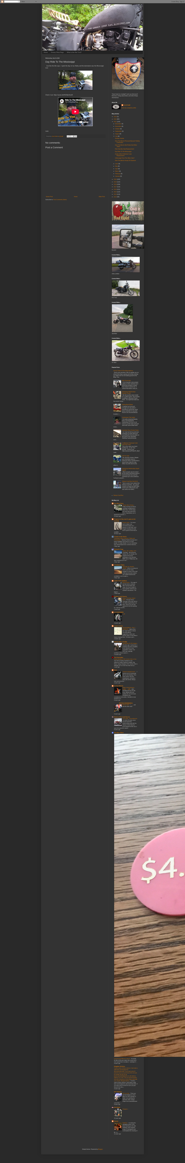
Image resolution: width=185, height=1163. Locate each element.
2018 (115, 184)
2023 (115, 116)
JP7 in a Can (125, 1093)
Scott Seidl (127, 105)
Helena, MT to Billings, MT (129, 551)
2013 (115, 197)
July (116, 136)
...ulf (123, 614)
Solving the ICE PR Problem (129, 643)
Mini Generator (126, 380)
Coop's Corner (118, 626)
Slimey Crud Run (118, 495)
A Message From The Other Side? (125, 158)
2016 (115, 189)
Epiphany (125, 1122)
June (116, 163)
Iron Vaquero (118, 1092)
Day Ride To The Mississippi (123, 151)
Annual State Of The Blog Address (123, 370)
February (118, 173)
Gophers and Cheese (120, 596)
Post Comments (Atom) (60, 199)
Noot (115, 670)
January (117, 176)
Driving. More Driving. (128, 505)
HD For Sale (125, 456)
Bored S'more (126, 582)
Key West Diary (119, 503)
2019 (115, 182)
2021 (115, 121)
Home (46, 52)
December (118, 124)
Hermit (116, 1121)
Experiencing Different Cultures (122, 1058)
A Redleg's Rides (119, 565)
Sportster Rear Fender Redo (130, 430)
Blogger (100, 1149)
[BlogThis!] (70, 136)
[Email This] (68, 136)
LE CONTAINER (119, 612)
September (118, 131)
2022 (115, 119)
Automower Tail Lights (128, 417)
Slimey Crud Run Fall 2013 (130, 481)
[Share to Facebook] (74, 136)
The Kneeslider (118, 657)
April (116, 168)
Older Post (102, 196)
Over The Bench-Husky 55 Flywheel (125, 160)
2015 (115, 192)
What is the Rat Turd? (74, 52)
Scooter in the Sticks (120, 536)
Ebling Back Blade (127, 404)
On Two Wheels (118, 686)
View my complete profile (129, 108)
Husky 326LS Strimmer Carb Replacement (123, 154)
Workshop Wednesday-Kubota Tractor (129, 392)
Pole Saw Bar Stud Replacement (124, 149)
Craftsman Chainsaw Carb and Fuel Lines (130, 443)
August (117, 134)
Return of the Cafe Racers (122, 717)
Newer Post (49, 196)
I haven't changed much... (129, 671)
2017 (115, 187)
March (117, 171)
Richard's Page (118, 549)
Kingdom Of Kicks (119, 1066)
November (118, 126)
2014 (115, 194)
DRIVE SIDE (125, 704)
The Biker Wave (119, 732)
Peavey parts (126, 522)
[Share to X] (72, 136)
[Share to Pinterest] (76, 136)
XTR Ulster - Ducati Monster (129, 718)
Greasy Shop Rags (57, 52)
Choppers (125, 1109)
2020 (115, 179)
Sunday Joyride (119, 138)
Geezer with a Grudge (120, 642)
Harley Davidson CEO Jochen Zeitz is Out (125, 659)
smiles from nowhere (120, 581)
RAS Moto (117, 1107)
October (117, 129)
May (116, 166)
